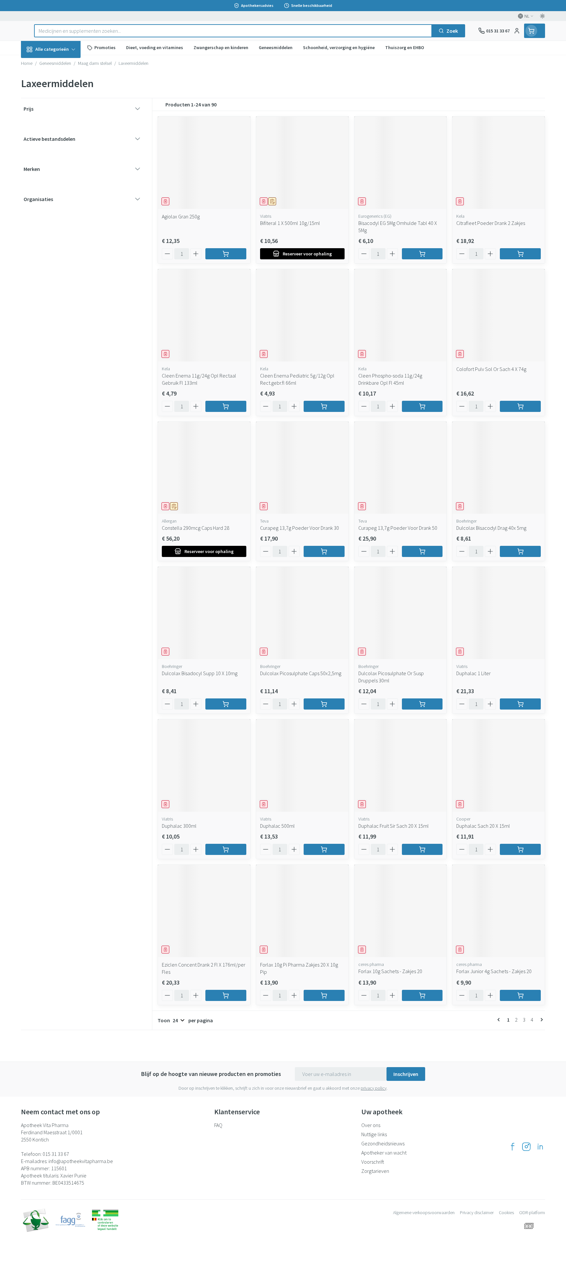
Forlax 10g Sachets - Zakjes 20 (390, 971)
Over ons (370, 1125)
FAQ (218, 1125)
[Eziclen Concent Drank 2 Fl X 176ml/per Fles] (204, 911)
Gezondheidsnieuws (383, 1143)
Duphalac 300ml (179, 826)
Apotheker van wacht (383, 1152)
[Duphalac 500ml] (302, 765)
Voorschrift (372, 1161)
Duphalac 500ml (277, 826)
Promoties (38, 64)
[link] (499, 1020)
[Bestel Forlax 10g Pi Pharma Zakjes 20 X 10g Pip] (324, 995)
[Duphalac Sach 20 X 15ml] (498, 765)
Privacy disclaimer (477, 1212)
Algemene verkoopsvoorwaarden (424, 1212)
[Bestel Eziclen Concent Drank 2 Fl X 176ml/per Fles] (225, 995)
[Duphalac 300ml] (204, 765)
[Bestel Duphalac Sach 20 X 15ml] (520, 849)
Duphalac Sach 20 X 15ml (483, 826)
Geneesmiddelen (63, 225)
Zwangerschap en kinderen (63, 132)
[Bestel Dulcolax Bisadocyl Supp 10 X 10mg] (225, 704)
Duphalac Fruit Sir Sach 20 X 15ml (393, 826)
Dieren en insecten (63, 206)
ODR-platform (532, 1212)
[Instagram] (526, 1147)
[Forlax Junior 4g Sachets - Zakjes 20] (498, 911)
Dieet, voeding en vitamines (63, 108)
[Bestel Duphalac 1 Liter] (520, 704)
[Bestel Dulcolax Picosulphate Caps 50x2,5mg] (324, 704)
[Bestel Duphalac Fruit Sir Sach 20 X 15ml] (422, 849)
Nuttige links (374, 1134)
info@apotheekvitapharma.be (80, 1161)
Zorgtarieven (375, 1171)
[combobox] (233, 30)
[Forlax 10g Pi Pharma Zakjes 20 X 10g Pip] (302, 911)
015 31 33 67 (56, 1154)
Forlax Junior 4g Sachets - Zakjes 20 (494, 971)
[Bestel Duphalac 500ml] (324, 849)
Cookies (506, 1212)
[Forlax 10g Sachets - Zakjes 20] (400, 911)
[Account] (517, 31)
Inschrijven (405, 1074)
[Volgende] (540, 1020)
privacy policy (374, 1088)
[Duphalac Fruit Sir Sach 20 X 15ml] (400, 765)
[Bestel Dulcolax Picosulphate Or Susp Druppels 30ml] (422, 704)
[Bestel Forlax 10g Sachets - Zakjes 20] (422, 995)
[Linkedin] (540, 1147)
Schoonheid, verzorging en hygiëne (63, 84)
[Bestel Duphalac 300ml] (225, 849)
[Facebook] (513, 1147)
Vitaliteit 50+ (63, 152)
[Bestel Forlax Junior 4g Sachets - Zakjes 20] (520, 995)
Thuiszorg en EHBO (63, 188)
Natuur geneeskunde (63, 170)
